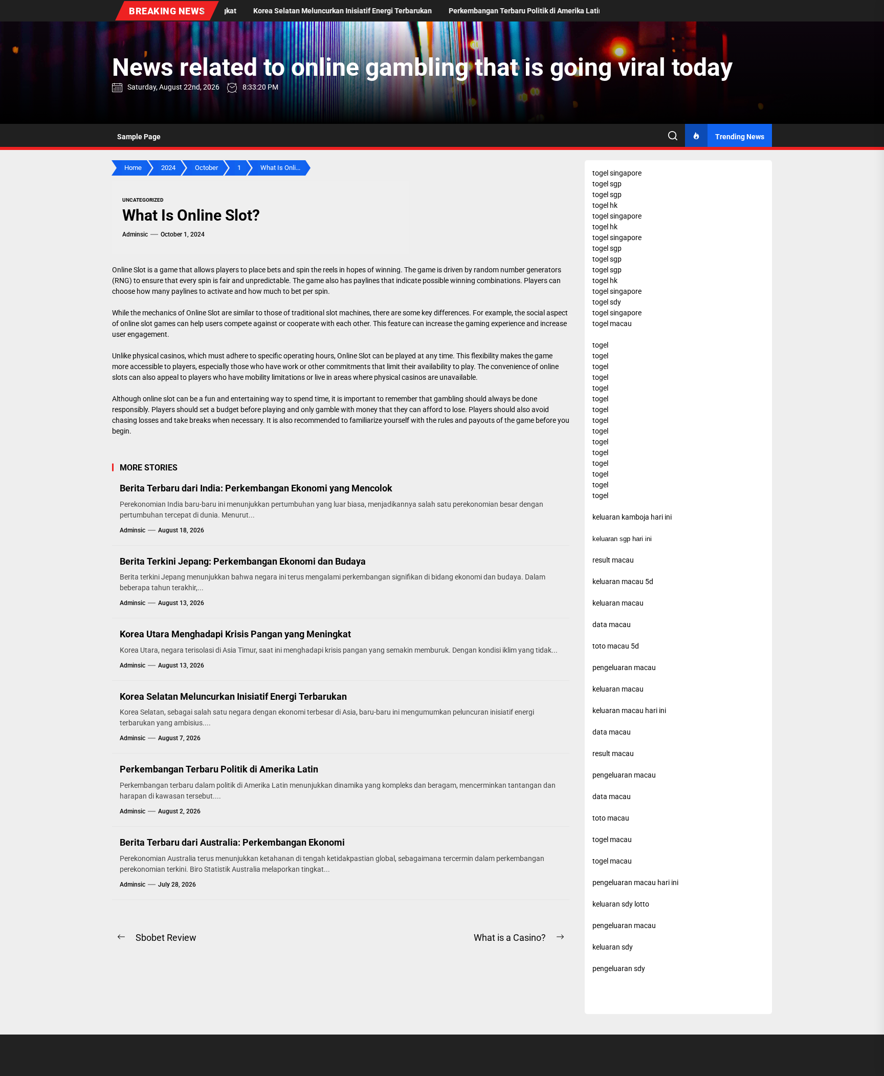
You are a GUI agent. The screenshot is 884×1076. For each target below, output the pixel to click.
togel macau (612, 861)
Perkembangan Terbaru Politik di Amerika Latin (219, 769)
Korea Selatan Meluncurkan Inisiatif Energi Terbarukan (233, 696)
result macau (613, 753)
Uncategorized (143, 200)
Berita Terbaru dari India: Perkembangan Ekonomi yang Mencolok (256, 488)
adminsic (135, 234)
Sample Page (139, 137)
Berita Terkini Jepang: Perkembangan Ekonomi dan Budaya (243, 561)
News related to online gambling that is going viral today (422, 67)
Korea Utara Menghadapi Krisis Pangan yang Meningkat (235, 634)
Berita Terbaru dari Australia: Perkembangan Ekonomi (232, 842)
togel (600, 345)
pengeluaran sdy (618, 968)
